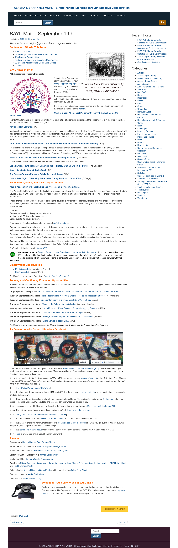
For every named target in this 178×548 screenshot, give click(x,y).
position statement (89, 378)
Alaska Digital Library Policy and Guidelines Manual (151, 58)
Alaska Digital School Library (149, 78)
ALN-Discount (143, 83)
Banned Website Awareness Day (40, 458)
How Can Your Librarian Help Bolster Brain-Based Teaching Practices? (43, 157)
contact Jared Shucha (112, 487)
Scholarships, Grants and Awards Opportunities (36, 54)
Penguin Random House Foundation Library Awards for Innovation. (67, 252)
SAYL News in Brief (23, 51)
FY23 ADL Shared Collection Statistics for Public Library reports (152, 47)
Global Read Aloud (78, 470)
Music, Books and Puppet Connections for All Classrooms (68, 316)
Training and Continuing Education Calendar (88, 325)
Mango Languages (145, 136)
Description (142, 97)
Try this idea (108, 399)
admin (36, 38)
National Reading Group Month (37, 470)
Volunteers (142, 198)
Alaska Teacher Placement (57, 276)
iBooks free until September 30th (101, 406)
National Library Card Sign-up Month (38, 442)
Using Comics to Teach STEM (56, 320)
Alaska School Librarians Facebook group (81, 368)
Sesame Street (143, 159)
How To (53, 15)
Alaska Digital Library (146, 75)
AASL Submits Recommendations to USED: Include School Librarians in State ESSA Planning (54, 143)
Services (94, 15)
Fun (139, 103)
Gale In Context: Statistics (148, 62)
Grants (140, 106)
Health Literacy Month (23, 465)
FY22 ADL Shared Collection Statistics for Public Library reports (152, 52)
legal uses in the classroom (79, 410)
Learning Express (145, 131)
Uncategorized (143, 192)
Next (122, 522)
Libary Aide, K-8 (22, 271)
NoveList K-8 (143, 145)
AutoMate (141, 89)
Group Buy (142, 109)
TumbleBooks (143, 189)
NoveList (141, 142)
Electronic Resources (34, 15)
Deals (139, 95)
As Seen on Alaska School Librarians (36, 62)
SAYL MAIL (107, 15)
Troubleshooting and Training (150, 186)
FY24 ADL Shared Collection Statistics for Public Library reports (152, 41)
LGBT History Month (118, 463)
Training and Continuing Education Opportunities (36, 59)
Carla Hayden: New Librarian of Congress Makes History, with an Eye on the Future (49, 165)
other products (88, 392)
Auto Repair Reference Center (150, 86)
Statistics (141, 173)
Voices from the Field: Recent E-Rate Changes (62, 312)
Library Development (59, 325)
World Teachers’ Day (32, 478)
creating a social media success (72, 422)
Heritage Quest (144, 111)
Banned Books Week (48, 454)
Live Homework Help (146, 134)
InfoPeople (142, 128)
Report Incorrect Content (114, 508)
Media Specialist (22, 269)
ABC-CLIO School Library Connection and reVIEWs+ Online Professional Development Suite (77, 291)
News (139, 139)
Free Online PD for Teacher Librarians (33, 387)
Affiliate (140, 72)
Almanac (19, 65)
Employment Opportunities (27, 57)
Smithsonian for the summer (51, 418)
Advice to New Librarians (22, 126)
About (17, 15)
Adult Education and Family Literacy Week (51, 450)
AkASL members (60, 223)
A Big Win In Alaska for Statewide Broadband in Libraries (41, 414)
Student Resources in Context (150, 175)
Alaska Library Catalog (147, 81)
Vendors (141, 195)
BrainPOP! (142, 92)
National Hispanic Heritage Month (51, 446)
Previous (17, 522)
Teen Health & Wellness (147, 178)
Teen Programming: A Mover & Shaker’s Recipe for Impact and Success (73, 295)
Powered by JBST (132, 546)
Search (48, 22)
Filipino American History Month (34, 463)
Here (18, 433)
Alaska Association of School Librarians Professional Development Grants (45, 186)
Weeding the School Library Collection (59, 304)
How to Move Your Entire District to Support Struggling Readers (69, 308)
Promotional (142, 153)
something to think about (31, 429)
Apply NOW (42, 248)
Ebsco (140, 100)
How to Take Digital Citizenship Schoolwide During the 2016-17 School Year (45, 178)
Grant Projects (69, 15)
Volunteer (120, 15)
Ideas (84, 15)
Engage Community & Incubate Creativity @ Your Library (66, 299)
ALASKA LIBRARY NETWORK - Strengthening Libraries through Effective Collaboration (72, 8)
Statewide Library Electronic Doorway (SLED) (149, 169)
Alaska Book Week (36, 474)
